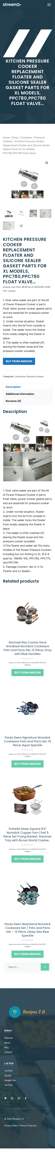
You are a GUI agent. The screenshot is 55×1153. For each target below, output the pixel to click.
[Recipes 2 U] (12, 4)
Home (6, 137)
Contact (8, 1052)
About (7, 1042)
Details (11, 291)
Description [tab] (13, 386)
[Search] (45, 967)
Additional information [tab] (20, 393)
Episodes (8, 1038)
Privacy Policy (11, 1125)
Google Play (10, 1080)
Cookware (26, 137)
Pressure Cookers (35, 376)
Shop (15, 137)
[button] (46, 162)
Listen (8, 1063)
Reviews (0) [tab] (13, 401)
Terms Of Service (28, 1125)
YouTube (8, 1070)
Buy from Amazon (19, 361)
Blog (6, 1047)
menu (8, 1030)
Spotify (7, 1075)
